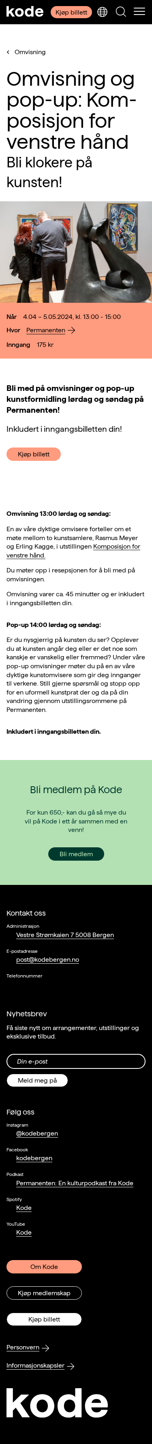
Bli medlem (76, 854)
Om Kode (44, 1266)
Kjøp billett (71, 12)
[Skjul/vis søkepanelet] (120, 12)
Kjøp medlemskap (44, 1293)
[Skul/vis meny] (139, 12)
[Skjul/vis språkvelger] (102, 12)
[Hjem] (25, 12)
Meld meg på (37, 1080)
